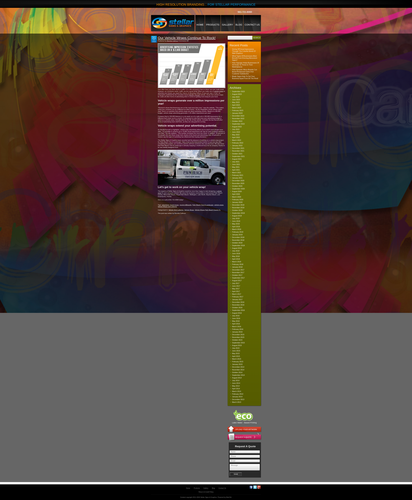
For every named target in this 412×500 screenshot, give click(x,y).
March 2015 (236, 359)
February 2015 (237, 362)
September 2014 (238, 375)
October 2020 (237, 186)
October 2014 (237, 372)
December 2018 (238, 237)
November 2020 (238, 183)
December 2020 (238, 181)
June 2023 (236, 100)
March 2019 (236, 229)
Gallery (227, 24)
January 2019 (237, 235)
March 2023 (236, 108)
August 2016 (237, 313)
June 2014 (236, 383)
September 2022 (238, 124)
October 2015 (237, 340)
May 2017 (236, 289)
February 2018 (237, 264)
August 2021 (237, 159)
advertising (165, 205)
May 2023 (236, 102)
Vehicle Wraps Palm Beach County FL (208, 210)
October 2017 (237, 275)
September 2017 (238, 278)
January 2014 (237, 397)
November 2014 (238, 370)
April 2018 (236, 259)
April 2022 (236, 137)
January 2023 (237, 113)
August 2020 (237, 191)
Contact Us (252, 24)
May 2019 (236, 224)
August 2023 (237, 94)
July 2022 (235, 129)
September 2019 (238, 213)
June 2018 (236, 253)
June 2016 (236, 318)
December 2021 (238, 148)
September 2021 (238, 156)
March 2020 (236, 197)
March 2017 (236, 294)
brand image (174, 205)
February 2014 (237, 394)
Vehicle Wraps (189, 210)
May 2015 (236, 353)
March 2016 (236, 326)
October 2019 (237, 210)
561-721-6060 (245, 12)
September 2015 (238, 343)
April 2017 (236, 291)
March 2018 (236, 262)
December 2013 (238, 399)
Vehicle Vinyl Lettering (176, 210)
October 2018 (237, 243)
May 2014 (236, 386)
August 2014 (237, 378)
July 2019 (235, 218)
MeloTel (228, 497)
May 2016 (236, 321)
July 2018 (235, 251)
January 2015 (237, 364)
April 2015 (236, 356)
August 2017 (237, 280)
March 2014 (236, 391)
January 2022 (237, 145)
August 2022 (237, 127)
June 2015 (236, 351)
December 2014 (238, 367)
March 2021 (236, 172)
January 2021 (237, 178)
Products (212, 24)
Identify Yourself (194, 95)
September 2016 (238, 310)
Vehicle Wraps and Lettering (167, 206)
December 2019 (238, 205)
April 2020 (236, 194)
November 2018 (238, 240)
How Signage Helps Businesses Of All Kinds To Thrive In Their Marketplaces (245, 65)
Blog (239, 24)
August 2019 (237, 216)
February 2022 (237, 143)
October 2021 (237, 154)
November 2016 (238, 305)
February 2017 (237, 297)
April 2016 (236, 324)
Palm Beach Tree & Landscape (202, 205)
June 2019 (236, 221)
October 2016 (237, 307)
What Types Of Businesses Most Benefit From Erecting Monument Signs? (244, 58)
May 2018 (236, 256)
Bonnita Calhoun (172, 41)
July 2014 (235, 380)
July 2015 (235, 348)
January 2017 (237, 299)
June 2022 (236, 132)
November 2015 (238, 337)
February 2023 (237, 110)
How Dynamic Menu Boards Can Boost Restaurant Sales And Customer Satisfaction (244, 72)
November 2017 (238, 272)
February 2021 (237, 175)
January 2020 (237, 202)
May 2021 (236, 167)
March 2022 (236, 140)
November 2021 (238, 151)
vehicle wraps (218, 91)
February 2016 (237, 329)
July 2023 (235, 97)
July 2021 (235, 162)
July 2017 (235, 283)
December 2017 (238, 270)
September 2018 (238, 245)
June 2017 (236, 286)
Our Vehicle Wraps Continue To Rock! (187, 38)
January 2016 (237, 332)
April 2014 (236, 389)
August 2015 (237, 345)
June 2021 (236, 164)
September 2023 (238, 91)
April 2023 (236, 105)
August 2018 (237, 248)
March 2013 (236, 402)
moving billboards (186, 205)
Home (200, 24)
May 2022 (236, 135)
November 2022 (238, 118)
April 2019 (236, 227)
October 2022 (237, 121)
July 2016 (235, 316)
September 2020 (238, 189)
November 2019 (238, 208)
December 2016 (238, 302)
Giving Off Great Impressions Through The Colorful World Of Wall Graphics (243, 51)
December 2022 (238, 116)
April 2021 (236, 170)
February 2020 (237, 200)
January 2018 (237, 267)
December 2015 (238, 335)
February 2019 (237, 232)
